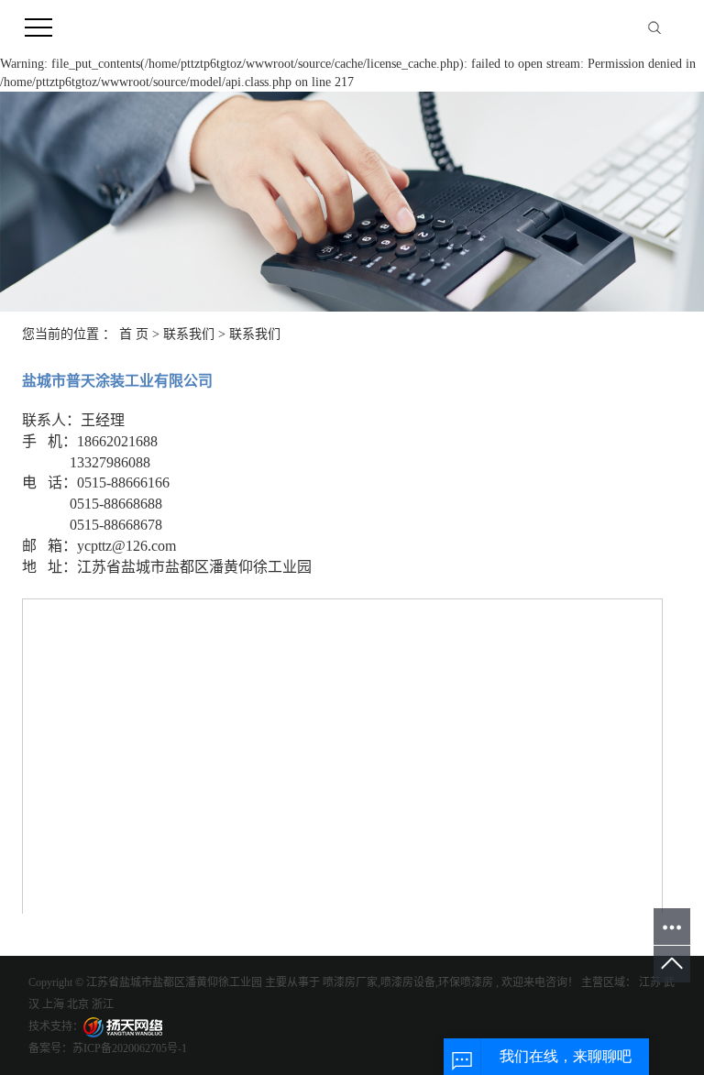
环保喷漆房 (465, 982)
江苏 (650, 982)
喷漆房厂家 (350, 982)
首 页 (133, 334)
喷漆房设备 (407, 982)
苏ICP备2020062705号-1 (129, 1048)
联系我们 (188, 334)
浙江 (103, 1004)
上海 (53, 1004)
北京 (78, 1004)
